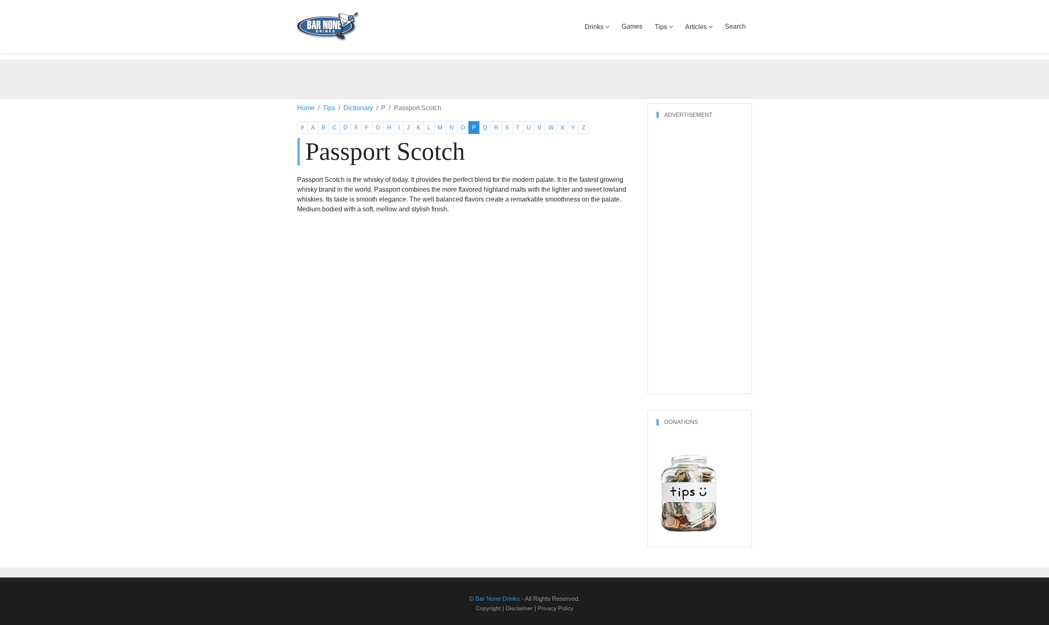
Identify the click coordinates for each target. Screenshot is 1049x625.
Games (632, 26)
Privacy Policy (555, 608)
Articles (696, 26)
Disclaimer (519, 608)
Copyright (488, 608)
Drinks (594, 26)
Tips (661, 26)
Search (735, 26)
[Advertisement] (524, 77)
